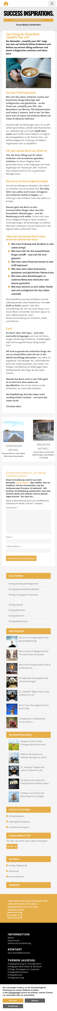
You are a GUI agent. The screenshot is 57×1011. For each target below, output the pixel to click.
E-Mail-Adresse (14, 546)
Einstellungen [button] (14, 992)
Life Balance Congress (19, 827)
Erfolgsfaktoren (16, 615)
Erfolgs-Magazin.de (18, 865)
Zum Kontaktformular (19, 952)
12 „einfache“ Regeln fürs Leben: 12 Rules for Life (32, 769)
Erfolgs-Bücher (16, 604)
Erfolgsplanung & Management (23, 583)
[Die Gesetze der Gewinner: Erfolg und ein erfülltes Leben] (14, 784)
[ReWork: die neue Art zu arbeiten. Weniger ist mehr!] (14, 758)
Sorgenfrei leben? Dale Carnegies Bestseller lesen (33, 743)
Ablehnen (34, 1000)
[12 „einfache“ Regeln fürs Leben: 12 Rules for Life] (14, 771)
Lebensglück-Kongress (19, 821)
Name (9, 537)
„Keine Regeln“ (23, 482)
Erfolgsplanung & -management (24, 963)
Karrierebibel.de (16, 876)
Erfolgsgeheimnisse (18, 621)
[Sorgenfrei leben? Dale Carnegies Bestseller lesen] (14, 745)
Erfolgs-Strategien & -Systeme (23, 594)
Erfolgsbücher (15, 975)
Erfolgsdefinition (17, 610)
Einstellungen (13, 1006)
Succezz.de (14, 871)
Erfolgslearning (16, 977)
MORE (15, 915)
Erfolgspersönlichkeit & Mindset (24, 589)
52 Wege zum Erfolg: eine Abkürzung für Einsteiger (32, 795)
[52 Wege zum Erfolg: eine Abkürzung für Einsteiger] (14, 796)
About (11, 937)
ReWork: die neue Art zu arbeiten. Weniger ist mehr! (33, 756)
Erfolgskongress (16, 816)
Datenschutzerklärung (19, 943)
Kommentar (12, 507)
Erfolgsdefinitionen (18, 972)
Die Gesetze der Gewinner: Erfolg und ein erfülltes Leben (34, 782)
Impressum (14, 940)
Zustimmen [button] (13, 1000)
